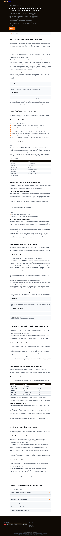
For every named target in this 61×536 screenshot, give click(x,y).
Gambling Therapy (10, 524)
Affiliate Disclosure (31, 526)
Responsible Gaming (31, 529)
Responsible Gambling (17, 524)
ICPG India (25, 524)
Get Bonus (12, 28)
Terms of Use (31, 525)
